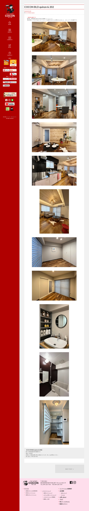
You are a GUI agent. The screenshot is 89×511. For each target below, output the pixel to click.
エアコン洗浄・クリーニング (50, 495)
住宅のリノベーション (30, 492)
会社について (64, 493)
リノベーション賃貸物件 (66, 488)
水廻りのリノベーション (31, 494)
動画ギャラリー (63, 504)
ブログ (61, 499)
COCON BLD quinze (30, 12)
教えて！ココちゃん (65, 501)
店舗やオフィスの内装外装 (31, 490)
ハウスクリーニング (46, 491)
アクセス (63, 495)
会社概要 (62, 491)
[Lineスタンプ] (9, 110)
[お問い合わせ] (9, 53)
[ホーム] (9, 22)
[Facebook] (6, 100)
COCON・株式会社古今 (11, 116)
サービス (26, 488)
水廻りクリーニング (48, 493)
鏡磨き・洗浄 (46, 499)
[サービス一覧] (9, 30)
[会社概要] (9, 38)
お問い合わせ (63, 497)
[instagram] (9, 100)
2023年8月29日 (27, 11)
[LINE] (12, 100)
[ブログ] (9, 45)
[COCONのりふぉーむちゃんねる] (10, 105)
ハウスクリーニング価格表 (49, 497)
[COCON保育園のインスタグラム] (10, 97)
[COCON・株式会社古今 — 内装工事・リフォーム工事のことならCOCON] (10, 10)
